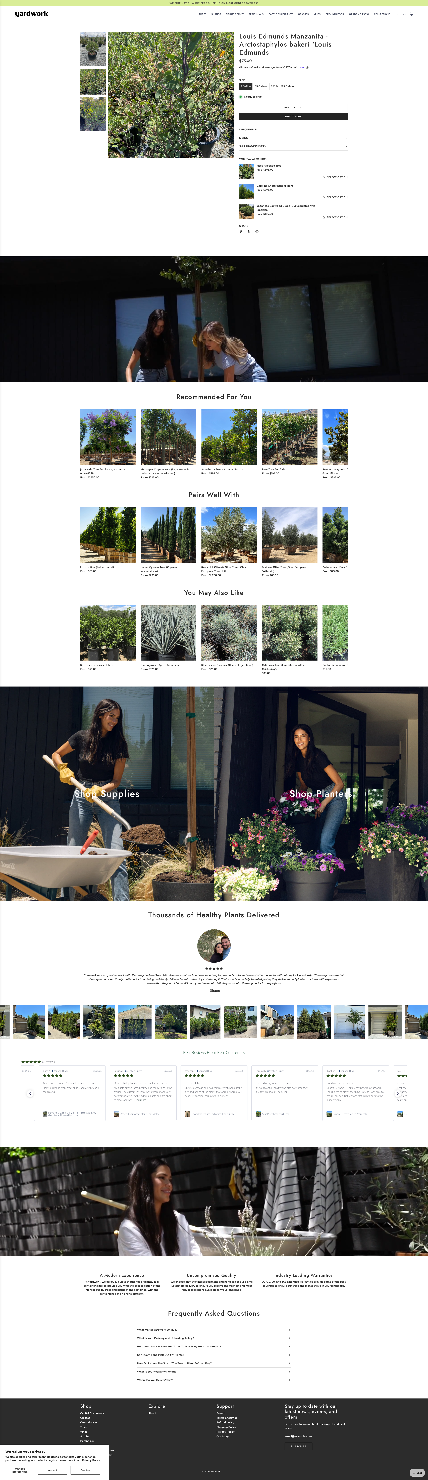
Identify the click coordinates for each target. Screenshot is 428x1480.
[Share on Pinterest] (257, 232)
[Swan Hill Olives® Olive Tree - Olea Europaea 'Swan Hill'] (229, 535)
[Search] (397, 14)
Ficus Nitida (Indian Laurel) (97, 567)
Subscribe (298, 1446)
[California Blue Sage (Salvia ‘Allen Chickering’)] (289, 633)
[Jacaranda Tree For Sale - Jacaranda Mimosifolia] (108, 437)
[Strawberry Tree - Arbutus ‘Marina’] (229, 437)
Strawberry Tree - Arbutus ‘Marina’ (222, 469)
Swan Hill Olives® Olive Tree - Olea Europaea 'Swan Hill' (223, 569)
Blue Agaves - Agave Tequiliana (160, 665)
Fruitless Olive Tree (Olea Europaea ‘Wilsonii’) (284, 569)
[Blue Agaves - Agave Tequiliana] (168, 633)
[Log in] (404, 14)
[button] (341, 440)
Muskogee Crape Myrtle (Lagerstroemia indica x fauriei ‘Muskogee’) (165, 471)
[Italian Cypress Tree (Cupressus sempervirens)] (168, 535)
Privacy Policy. (91, 1460)
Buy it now (293, 116)
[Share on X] (249, 232)
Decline (85, 1470)
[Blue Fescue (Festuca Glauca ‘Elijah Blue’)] (229, 633)
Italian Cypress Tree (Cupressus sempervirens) (160, 569)
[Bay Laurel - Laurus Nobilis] (108, 633)
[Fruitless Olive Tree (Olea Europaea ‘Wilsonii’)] (289, 535)
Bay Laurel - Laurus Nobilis (96, 665)
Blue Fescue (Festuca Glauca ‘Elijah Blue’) (227, 665)
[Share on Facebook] (241, 232)
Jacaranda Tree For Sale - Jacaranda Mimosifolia (102, 471)
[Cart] (411, 14)
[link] (72, 1114)
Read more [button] (80, 1100)
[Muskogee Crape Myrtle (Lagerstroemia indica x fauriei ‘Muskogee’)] (168, 437)
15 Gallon (261, 86)
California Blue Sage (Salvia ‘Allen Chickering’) (283, 667)
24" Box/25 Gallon (282, 86)
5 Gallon (246, 86)
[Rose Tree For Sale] (289, 437)
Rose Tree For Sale (273, 469)
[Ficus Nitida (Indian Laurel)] (108, 535)
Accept (52, 1470)
